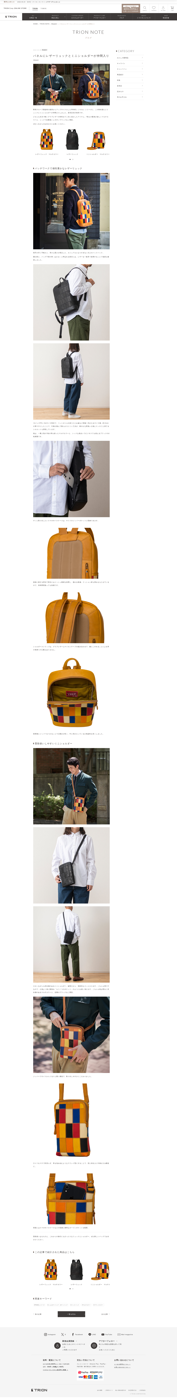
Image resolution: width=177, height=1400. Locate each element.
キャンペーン (122, 69)
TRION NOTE (45, 23)
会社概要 (99, 1390)
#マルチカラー (86, 1305)
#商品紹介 (36, 60)
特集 (118, 80)
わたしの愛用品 (122, 58)
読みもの (120, 91)
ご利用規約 (142, 1390)
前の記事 (38, 1314)
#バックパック (75, 1305)
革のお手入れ (122, 97)
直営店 (119, 86)
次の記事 (104, 1314)
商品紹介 (54, 23)
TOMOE (44, 8)
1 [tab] (70, 159)
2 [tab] (72, 159)
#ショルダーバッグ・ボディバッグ (58, 1305)
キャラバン (121, 63)
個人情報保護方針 (120, 1390)
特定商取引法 (132, 1390)
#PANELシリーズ (39, 1305)
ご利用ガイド (109, 1390)
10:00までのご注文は (55, 1370)
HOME (35, 23)
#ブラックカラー (98, 1305)
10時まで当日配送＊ (130, 6)
